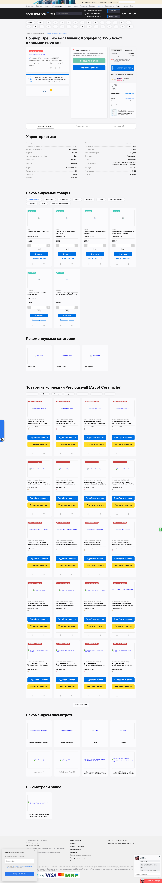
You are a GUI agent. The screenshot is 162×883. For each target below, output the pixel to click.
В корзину (39, 254)
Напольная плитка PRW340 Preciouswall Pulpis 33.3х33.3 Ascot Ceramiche (37, 604)
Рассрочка (83, 6)
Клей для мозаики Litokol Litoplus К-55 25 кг (95, 232)
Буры (43, 203)
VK (44, 91)
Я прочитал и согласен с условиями (19, 867)
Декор (45, 394)
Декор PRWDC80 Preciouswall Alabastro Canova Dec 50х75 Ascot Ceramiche (95, 604)
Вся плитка (32, 394)
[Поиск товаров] (79, 13)
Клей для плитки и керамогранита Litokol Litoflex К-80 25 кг (123, 232)
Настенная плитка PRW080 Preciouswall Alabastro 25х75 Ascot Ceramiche (37, 422)
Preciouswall (129, 93)
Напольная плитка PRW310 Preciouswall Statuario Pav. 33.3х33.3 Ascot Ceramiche (64, 604)
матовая (38, 60)
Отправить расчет (114, 11)
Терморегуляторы (116, 199)
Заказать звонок (113, 16)
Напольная (96, 394)
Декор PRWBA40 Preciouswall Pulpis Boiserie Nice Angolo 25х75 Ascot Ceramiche (123, 665)
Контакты (68, 6)
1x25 (38, 67)
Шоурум (100, 6)
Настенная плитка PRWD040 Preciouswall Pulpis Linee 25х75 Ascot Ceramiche (122, 483)
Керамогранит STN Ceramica (38, 742)
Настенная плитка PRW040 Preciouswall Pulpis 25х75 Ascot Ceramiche (94, 422)
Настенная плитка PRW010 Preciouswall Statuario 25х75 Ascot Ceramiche (121, 422)
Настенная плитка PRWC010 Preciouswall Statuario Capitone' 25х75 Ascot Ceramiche (37, 543)
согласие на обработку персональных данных (42, 870)
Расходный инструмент (60, 203)
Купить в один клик (39, 258)
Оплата (47, 6)
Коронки (89, 199)
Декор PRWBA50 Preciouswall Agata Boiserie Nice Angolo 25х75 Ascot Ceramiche (66, 665)
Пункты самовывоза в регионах (80, 855)
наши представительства (127, 2)
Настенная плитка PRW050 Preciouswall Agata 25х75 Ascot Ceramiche (66, 422)
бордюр (61, 60)
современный (48, 60)
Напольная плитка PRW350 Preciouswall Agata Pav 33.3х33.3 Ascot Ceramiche (123, 543)
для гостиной (47, 63)
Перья (101, 199)
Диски (77, 199)
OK (51, 91)
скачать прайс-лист (34, 845)
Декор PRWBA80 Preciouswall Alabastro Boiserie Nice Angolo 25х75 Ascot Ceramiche (122, 604)
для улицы (31, 65)
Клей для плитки (61, 366)
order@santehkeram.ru (94, 10)
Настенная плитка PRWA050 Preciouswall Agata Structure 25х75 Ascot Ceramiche (65, 483)
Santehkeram (36, 13)
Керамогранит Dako (67, 742)
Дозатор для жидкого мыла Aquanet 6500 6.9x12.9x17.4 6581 (95, 773)
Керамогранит (88, 366)
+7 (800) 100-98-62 (94, 13)
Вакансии (92, 6)
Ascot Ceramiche (129, 98)
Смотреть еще (81, 705)
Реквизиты (73, 852)
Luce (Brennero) (39, 772)
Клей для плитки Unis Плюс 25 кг (38, 231)
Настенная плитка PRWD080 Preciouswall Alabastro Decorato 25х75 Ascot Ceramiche (38, 483)
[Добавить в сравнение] (33, 264)
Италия (57, 67)
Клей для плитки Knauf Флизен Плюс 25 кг (65, 232)
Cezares (123, 742)
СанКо (95, 742)
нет (39, 58)
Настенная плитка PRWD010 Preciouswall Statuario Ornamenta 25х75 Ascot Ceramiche (67, 543)
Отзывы (125, 6)
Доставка (39, 6)
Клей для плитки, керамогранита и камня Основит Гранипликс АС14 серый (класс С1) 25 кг (67, 293)
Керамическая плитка (38, 33)
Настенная (82, 394)
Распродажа (109, 6)
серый (48, 67)
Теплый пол (31, 366)
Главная (28, 33)
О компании (30, 6)
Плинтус (57, 394)
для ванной (40, 63)
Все (40, 22)
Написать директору (77, 846)
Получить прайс (19, 874)
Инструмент (64, 199)
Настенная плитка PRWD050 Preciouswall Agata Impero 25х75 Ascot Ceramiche (94, 483)
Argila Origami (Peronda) (67, 772)
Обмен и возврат (57, 6)
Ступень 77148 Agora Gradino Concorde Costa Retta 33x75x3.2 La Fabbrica (123, 773)
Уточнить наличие (89, 68)
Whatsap (160, 529)
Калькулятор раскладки (78, 858)
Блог (131, 6)
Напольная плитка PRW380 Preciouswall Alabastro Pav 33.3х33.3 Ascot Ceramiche (93, 543)
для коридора (54, 63)
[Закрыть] (35, 851)
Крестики (32, 203)
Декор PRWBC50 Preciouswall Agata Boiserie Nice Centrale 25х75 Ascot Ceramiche (95, 665)
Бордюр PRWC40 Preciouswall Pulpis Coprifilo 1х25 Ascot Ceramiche (39, 815)
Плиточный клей (34, 199)
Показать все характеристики (122, 104)
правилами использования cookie (119, 869)
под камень (55, 58)
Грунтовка (49, 199)
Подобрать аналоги (89, 61)
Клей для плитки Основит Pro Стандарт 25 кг (36, 293)
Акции (76, 6)
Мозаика (110, 394)
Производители (75, 849)
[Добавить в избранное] (44, 264)
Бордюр (69, 394)
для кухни (60, 63)
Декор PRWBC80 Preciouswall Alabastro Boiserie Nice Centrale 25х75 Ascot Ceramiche (37, 665)
